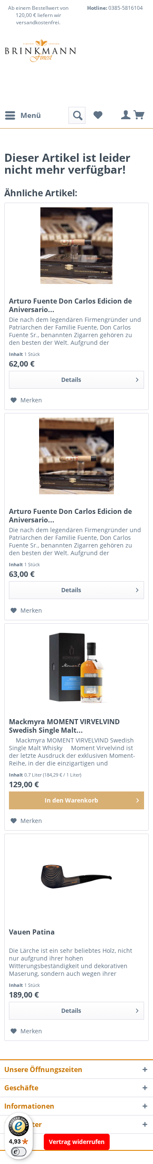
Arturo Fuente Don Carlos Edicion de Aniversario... (70, 305)
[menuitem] (22, 115)
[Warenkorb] (139, 115)
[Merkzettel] (97, 115)
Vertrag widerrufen (77, 1142)
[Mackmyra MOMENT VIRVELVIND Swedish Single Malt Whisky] (76, 666)
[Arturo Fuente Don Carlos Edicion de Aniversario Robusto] (76, 245)
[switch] (18, 1151)
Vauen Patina (32, 932)
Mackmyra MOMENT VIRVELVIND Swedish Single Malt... (64, 725)
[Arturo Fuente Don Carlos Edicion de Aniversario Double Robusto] (76, 456)
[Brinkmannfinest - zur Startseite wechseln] (40, 60)
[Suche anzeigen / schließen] (76, 115)
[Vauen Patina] (76, 876)
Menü (30, 115)
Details (71, 380)
